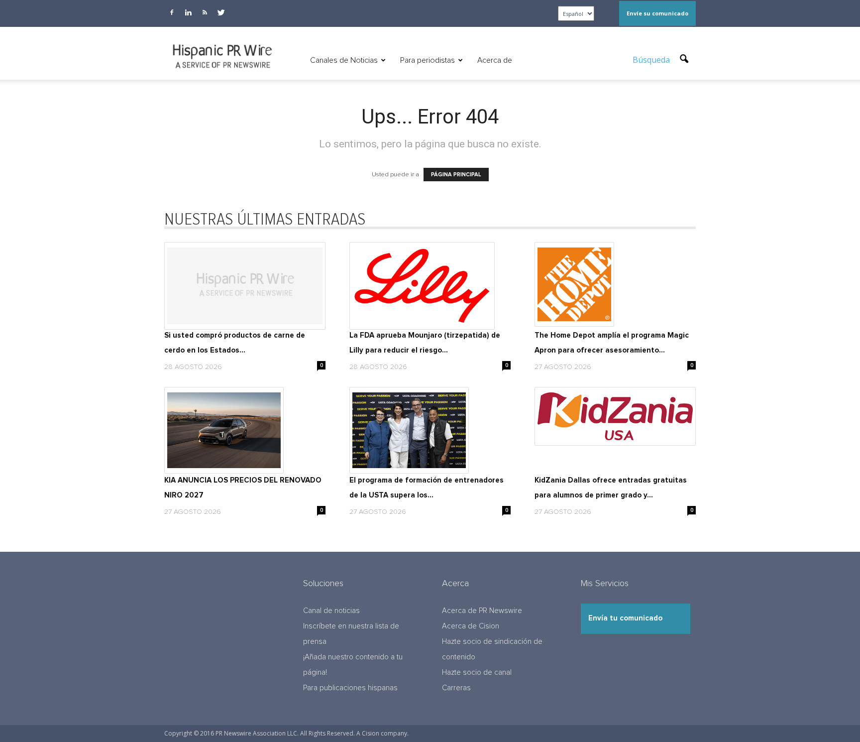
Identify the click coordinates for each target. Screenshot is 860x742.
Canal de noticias (331, 611)
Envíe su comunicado (657, 13)
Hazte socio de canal (477, 672)
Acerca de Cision (470, 626)
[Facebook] (171, 12)
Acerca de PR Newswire (482, 611)
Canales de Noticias (344, 60)
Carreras (456, 688)
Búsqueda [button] (652, 59)
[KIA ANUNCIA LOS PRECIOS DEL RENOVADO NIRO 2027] (244, 430)
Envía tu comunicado (625, 618)
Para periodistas (427, 60)
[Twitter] (221, 12)
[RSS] (204, 12)
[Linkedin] (188, 12)
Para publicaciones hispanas (350, 688)
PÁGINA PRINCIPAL (456, 174)
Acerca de (494, 60)
